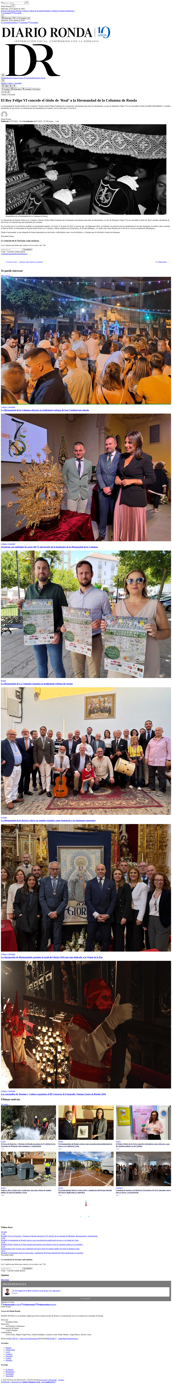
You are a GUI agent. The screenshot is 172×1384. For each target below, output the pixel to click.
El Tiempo (61, 11)
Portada (4, 11)
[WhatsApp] (7, 86)
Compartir (27, 89)
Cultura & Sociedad (35, 11)
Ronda (18, 11)
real (18, 254)
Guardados (7, 13)
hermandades (12, 254)
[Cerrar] (13, 6)
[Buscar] (3, 80)
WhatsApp (7, 18)
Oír (29, 18)
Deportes (47, 11)
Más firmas (5, 1280)
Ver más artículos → (86, 1298)
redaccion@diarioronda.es (29, 1339)
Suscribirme (28, 249)
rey (26, 254)
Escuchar (36, 89)
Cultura (8, 1358)
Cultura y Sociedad (14, 83)
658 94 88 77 (52, 1339)
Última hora (11, 11)
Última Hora (10, 1350)
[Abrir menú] (3, 75)
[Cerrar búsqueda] (27, 2)
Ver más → (166, 1198)
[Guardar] (3, 86)
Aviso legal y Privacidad (47, 1380)
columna (4, 254)
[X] (10, 86)
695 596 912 (13, 1339)
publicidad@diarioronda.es (68, 1339)
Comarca (24, 11)
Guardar (23, 18)
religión (22, 254)
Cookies (61, 1380)
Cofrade (54, 11)
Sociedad (9, 1356)
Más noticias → (7, 276)
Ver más (4, 1232)
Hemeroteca (70, 11)
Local (8, 1352)
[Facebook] (14, 86)
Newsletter (17, 13)
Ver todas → (5, 1104)
